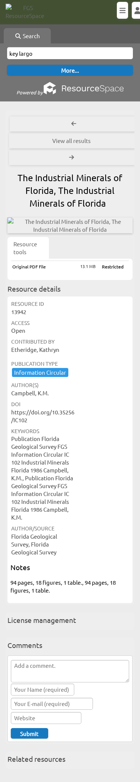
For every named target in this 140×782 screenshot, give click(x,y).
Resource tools (25, 247)
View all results (71, 140)
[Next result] (72, 157)
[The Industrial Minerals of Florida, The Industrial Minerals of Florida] (70, 225)
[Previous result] (74, 123)
